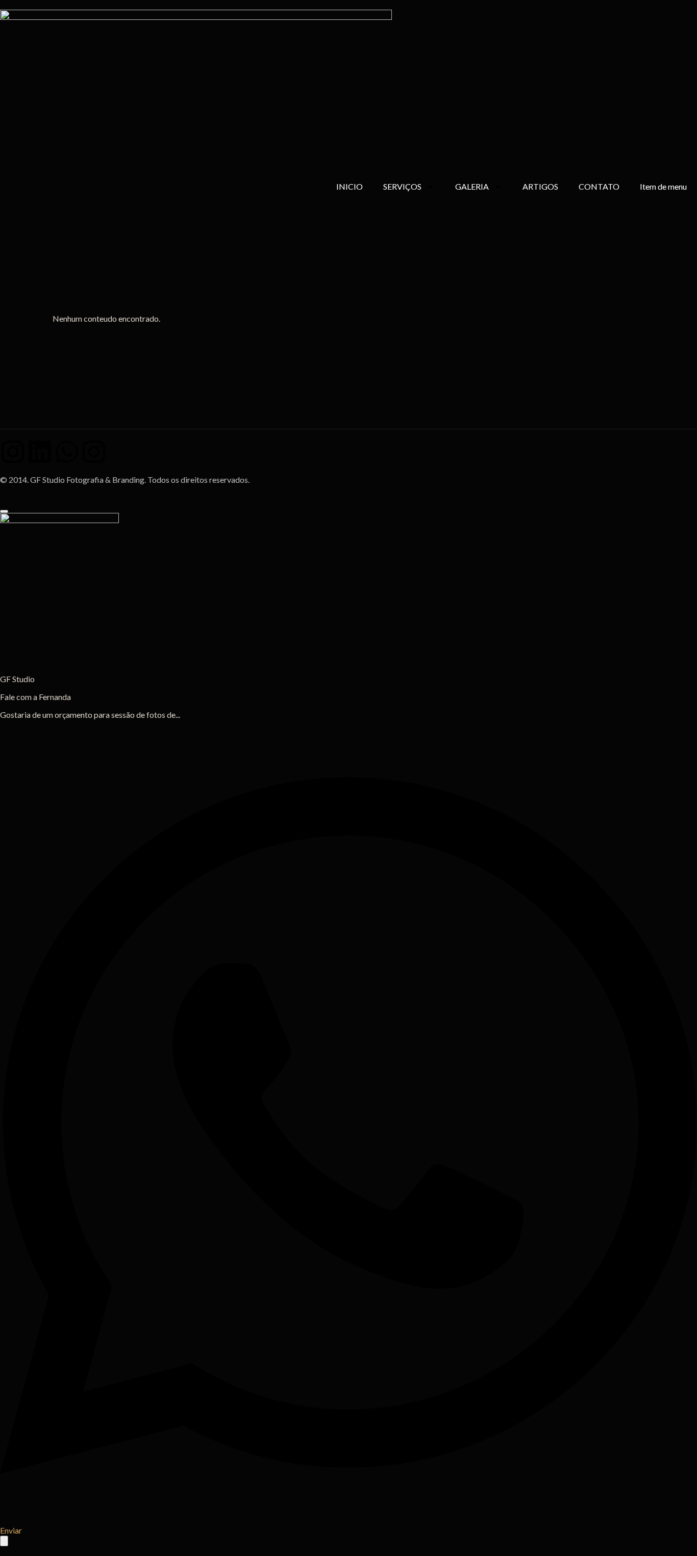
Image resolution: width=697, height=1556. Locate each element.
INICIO (349, 186)
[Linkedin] (40, 451)
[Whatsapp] (67, 451)
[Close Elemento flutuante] (4, 511)
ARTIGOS (540, 186)
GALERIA (472, 186)
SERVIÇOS (402, 186)
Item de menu (663, 186)
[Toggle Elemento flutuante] (4, 1541)
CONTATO (599, 186)
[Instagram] (13, 451)
